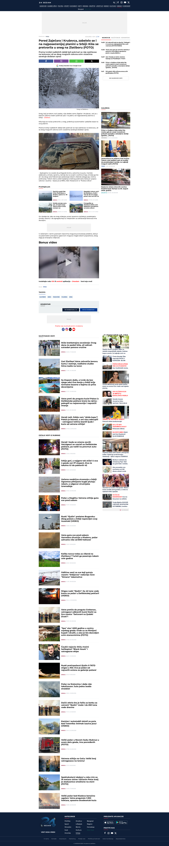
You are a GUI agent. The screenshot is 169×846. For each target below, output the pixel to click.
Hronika (85, 6)
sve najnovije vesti (115, 78)
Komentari (125, 38)
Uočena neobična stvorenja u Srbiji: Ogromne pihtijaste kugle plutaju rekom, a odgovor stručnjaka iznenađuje (79, 483)
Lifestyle (99, 6)
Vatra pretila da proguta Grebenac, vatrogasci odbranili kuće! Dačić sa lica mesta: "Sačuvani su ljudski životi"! (78, 613)
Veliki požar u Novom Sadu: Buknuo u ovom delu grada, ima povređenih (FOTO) (80, 742)
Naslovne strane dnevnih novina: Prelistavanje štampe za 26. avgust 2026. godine (114, 188)
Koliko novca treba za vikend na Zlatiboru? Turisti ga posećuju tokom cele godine (80, 556)
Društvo (92, 6)
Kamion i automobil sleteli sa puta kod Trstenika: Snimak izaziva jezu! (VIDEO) (78, 723)
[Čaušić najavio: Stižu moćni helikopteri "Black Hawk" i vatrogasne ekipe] (49, 652)
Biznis (106, 6)
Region (89, 824)
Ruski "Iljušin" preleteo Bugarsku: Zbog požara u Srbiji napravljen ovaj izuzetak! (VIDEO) (79, 519)
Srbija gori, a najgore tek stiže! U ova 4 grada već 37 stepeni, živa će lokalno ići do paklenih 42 (79, 463)
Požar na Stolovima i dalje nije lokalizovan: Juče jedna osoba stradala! (76, 686)
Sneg (49, 297)
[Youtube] (73, 329)
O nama (46, 839)
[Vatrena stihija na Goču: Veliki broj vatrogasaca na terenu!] (49, 764)
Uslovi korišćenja (108, 839)
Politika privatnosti (94, 839)
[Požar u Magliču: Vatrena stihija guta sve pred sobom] (49, 503)
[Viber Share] (61, 61)
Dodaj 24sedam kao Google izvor (70, 66)
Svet (79, 6)
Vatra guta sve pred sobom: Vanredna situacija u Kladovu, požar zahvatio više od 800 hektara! (79, 537)
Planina (64, 297)
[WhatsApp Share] (76, 61)
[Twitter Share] (91, 61)
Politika (60, 6)
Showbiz (73, 6)
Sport (66, 6)
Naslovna (41, 36)
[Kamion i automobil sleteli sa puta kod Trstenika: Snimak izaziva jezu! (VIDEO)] (49, 726)
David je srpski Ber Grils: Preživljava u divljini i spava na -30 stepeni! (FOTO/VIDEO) (60, 194)
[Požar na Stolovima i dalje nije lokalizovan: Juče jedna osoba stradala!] (49, 689)
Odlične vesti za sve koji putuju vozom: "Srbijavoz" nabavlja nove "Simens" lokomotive (78, 574)
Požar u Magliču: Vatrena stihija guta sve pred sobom (80, 499)
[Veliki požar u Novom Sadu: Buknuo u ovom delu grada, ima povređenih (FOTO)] (49, 745)
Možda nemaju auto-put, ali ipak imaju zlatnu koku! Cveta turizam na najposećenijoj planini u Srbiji (60, 206)
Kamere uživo (52, 6)
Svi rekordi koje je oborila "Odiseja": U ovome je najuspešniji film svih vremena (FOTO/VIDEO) (118, 44)
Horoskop (126, 6)
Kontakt (54, 839)
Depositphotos (120, 839)
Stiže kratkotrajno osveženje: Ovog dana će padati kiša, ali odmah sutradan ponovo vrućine (78, 345)
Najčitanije (115, 38)
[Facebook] (118, 2)
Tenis (103, 166)
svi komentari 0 (71, 310)
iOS (53, 281)
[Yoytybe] (125, 2)
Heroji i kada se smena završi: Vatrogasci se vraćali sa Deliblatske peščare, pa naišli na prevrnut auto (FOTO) (79, 445)
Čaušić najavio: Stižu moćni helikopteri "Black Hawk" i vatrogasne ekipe (75, 649)
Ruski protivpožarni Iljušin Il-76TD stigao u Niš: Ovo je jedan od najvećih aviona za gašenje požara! (78, 667)
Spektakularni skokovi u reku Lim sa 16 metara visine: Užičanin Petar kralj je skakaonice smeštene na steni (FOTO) (79, 780)
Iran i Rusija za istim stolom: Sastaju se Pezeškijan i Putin (115, 58)
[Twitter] (128, 2)
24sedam (75, 281)
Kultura (113, 6)
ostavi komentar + (88, 310)
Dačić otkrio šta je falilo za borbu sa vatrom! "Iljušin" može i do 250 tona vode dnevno (79, 705)
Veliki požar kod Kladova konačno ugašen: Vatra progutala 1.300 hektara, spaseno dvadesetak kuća (78, 798)
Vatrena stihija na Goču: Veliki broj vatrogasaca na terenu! (78, 760)
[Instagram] (121, 2)
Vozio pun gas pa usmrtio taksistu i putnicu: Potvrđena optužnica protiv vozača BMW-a (118, 51)
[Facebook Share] (46, 61)
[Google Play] (121, 822)
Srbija (119, 6)
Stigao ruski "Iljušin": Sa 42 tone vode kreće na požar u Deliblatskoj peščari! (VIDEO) (80, 593)
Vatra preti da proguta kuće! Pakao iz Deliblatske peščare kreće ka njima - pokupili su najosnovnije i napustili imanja (80, 402)
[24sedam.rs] (45, 2)
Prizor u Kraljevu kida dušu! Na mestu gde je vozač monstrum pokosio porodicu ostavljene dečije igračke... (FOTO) (118, 65)
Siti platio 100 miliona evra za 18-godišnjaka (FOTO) (117, 72)
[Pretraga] (114, 3)
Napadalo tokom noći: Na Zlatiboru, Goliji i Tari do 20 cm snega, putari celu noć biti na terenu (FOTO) (91, 194)
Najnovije (43, 6)
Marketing (72, 839)
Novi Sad (88, 9)
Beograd (81, 9)
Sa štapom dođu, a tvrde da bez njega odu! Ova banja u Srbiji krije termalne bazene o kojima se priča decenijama (78, 383)
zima (70, 297)
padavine (56, 297)
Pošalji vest (81, 839)
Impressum (62, 839)
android (59, 281)
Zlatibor (47, 117)
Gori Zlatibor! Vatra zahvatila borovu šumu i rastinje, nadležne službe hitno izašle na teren (79, 363)
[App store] (109, 822)
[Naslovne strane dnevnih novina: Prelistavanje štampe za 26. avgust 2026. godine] (115, 177)
